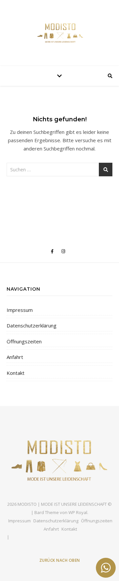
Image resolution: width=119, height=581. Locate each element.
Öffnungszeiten (24, 341)
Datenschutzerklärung (32, 325)
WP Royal (77, 512)
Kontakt (15, 373)
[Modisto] (59, 31)
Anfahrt (15, 357)
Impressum (20, 310)
